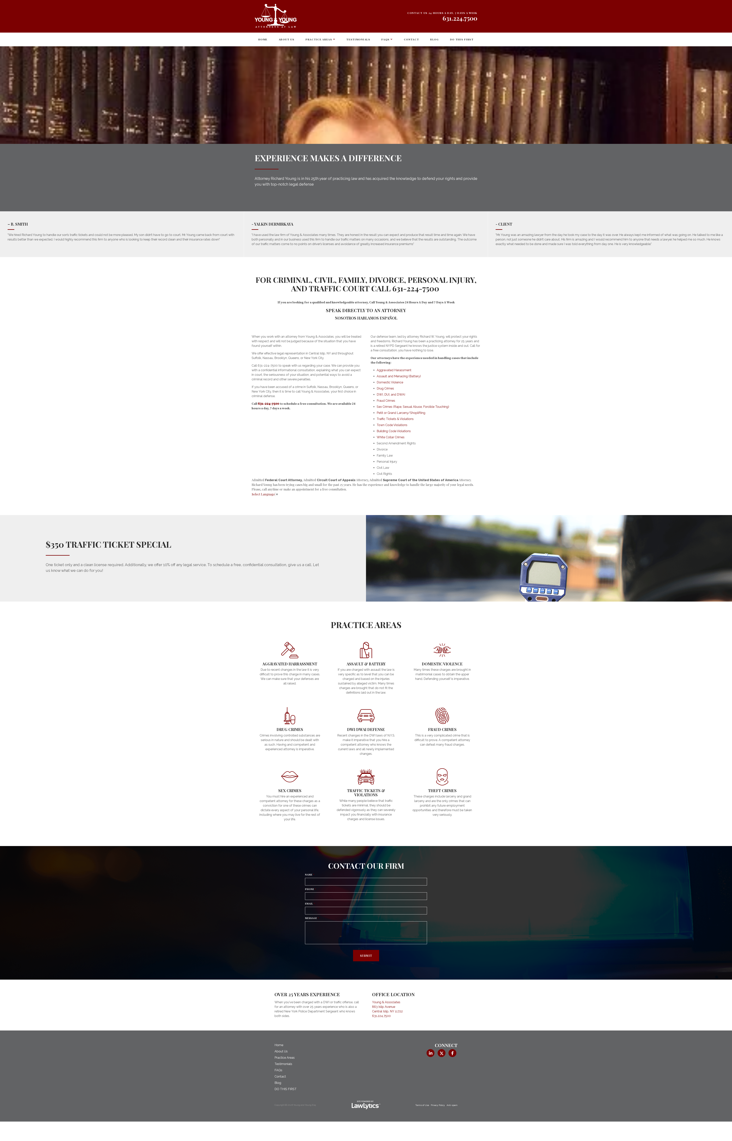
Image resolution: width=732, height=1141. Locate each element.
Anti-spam (452, 1105)
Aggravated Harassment (394, 370)
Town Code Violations (392, 425)
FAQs (385, 39)
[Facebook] (452, 1053)
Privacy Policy (438, 1105)
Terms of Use (422, 1105)
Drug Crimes (385, 388)
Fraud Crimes (386, 400)
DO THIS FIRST (462, 39)
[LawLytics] (366, 1105)
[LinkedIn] (430, 1053)
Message (312, 918)
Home (262, 39)
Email (310, 903)
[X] (441, 1053)
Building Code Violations (394, 431)
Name (309, 874)
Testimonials (358, 39)
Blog (434, 39)
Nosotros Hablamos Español (366, 318)
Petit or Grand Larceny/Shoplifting (401, 413)
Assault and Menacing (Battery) (399, 376)
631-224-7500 (415, 288)
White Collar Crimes (391, 437)
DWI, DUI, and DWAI (391, 394)
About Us (287, 39)
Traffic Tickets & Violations (395, 419)
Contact (411, 39)
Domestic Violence (390, 382)
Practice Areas (319, 39)
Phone (310, 889)
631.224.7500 (460, 18)
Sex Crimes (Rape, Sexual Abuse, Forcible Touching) (413, 407)
